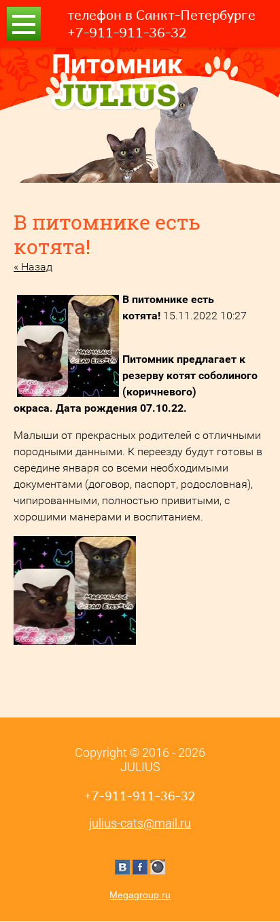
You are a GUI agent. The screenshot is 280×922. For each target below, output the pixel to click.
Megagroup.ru (140, 894)
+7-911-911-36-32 (127, 32)
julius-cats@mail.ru (140, 823)
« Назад (33, 266)
